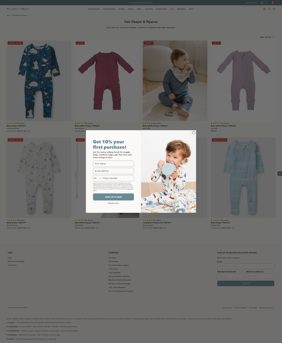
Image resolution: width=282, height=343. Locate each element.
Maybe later (113, 203)
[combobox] (97, 178)
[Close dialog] (193, 132)
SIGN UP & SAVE (113, 197)
